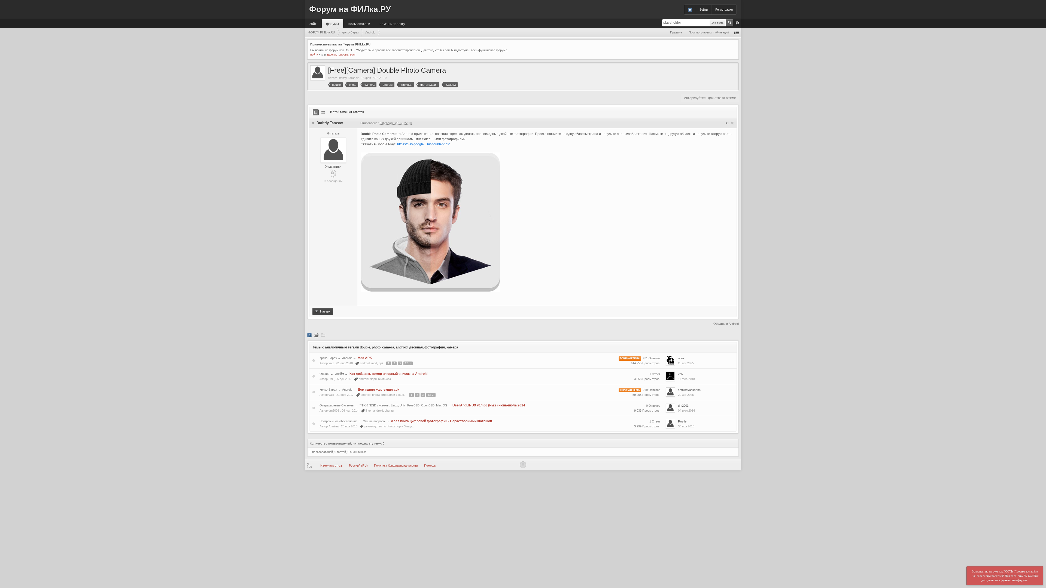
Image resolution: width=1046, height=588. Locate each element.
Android (347, 358)
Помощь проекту (392, 23)
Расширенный (737, 22)
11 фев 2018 (686, 379)
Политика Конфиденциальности (396, 465)
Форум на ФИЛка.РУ (350, 9)
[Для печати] (316, 334)
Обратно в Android (726, 323)
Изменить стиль (331, 465)
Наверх (324, 311)
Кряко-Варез (328, 358)
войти (314, 54)
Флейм (339, 373)
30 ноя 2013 (686, 426)
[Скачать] (323, 334)
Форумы (332, 23)
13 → (431, 395)
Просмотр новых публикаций (709, 32)
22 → (408, 363)
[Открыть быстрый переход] (736, 32)
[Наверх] (523, 464)
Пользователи (359, 23)
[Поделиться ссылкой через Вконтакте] (309, 334)
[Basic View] (323, 112)
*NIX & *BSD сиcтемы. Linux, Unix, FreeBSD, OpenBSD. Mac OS (403, 405)
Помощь (430, 465)
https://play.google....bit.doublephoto (423, 144)
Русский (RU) (358, 465)
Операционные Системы (337, 405)
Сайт (313, 23)
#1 (728, 123)
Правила (676, 32)
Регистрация (724, 9)
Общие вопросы (374, 421)
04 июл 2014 (686, 410)
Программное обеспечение (338, 421)
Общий (324, 373)
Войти (704, 9)
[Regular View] (316, 112)
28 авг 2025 (686, 363)
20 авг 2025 (686, 394)
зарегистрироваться (341, 54)
